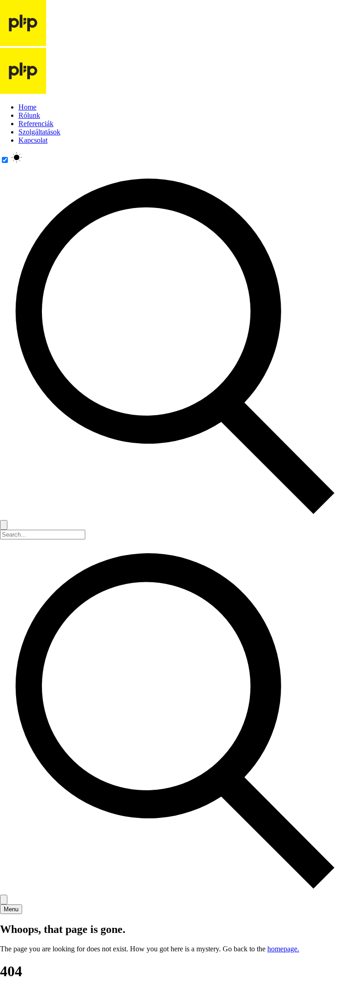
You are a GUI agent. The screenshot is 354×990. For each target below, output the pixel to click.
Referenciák (35, 123)
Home (27, 107)
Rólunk (29, 115)
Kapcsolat (32, 140)
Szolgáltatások (39, 132)
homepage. (283, 949)
